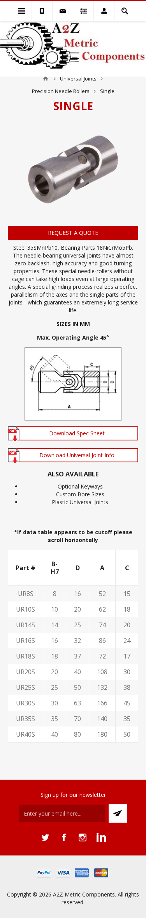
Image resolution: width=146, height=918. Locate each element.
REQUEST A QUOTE (73, 232)
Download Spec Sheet (77, 433)
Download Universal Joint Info (76, 455)
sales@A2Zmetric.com (63, 11)
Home (45, 78)
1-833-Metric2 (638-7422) (42, 11)
